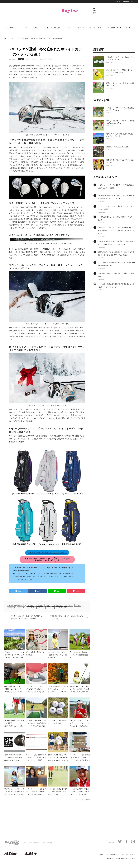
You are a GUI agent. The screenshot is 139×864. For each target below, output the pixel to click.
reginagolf (39, 605)
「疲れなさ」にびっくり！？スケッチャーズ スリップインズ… (120, 58)
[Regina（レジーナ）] (69, 11)
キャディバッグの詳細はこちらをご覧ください (47, 552)
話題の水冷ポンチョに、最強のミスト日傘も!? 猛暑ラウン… (120, 84)
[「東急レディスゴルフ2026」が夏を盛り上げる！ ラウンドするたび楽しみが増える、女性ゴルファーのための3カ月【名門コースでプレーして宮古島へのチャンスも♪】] (98, 112)
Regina (31, 605)
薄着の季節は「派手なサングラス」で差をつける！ (120, 161)
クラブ (25, 28)
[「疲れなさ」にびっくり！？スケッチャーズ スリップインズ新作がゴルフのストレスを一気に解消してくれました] (98, 61)
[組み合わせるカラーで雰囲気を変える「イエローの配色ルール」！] (98, 74)
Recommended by (80, 799)
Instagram (133, 841)
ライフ (46, 28)
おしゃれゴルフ (58, 605)
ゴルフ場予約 (127, 28)
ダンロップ (31, 607)
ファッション (12, 28)
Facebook (126, 841)
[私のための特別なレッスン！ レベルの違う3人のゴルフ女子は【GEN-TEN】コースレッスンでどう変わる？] (98, 125)
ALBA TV (100, 28)
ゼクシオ (21, 607)
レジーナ (51, 607)
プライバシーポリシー (128, 854)
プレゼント (50, 59)
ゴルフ (78, 605)
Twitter (120, 841)
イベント (81, 28)
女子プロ (35, 28)
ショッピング (113, 28)
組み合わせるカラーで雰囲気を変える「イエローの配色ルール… (119, 71)
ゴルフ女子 (12, 607)
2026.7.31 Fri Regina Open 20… (117, 147)
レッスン (69, 28)
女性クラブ (43, 59)
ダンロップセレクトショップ (23, 579)
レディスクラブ (62, 607)
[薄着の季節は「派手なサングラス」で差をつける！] (98, 164)
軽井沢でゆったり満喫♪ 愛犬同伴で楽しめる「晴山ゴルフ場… (119, 135)
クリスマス (69, 605)
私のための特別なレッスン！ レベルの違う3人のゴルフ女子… (120, 122)
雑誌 (90, 28)
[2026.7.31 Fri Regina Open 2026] (98, 151)
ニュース (19, 38)
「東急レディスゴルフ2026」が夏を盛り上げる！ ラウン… (120, 109)
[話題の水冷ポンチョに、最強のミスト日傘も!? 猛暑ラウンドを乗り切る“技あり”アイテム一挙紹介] (98, 87)
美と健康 (57, 28)
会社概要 (101, 854)
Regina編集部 (18, 605)
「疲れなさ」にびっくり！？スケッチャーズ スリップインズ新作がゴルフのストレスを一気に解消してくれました (116, 230)
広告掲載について (112, 854)
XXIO (47, 605)
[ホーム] (5, 38)
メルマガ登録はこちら (126, 2)
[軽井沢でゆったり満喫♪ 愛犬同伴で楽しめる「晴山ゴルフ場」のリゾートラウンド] (98, 138)
